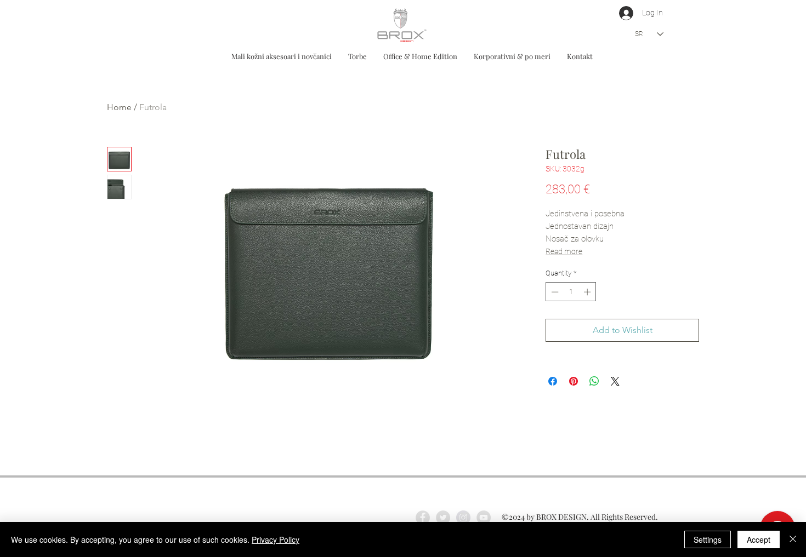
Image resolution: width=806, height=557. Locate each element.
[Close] (792, 539)
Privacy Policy (275, 539)
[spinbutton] (571, 292)
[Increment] (588, 292)
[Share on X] (615, 381)
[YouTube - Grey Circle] (483, 517)
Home (119, 107)
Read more (564, 251)
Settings (708, 539)
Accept (758, 539)
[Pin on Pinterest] (573, 381)
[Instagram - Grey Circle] (463, 517)
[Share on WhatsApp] (594, 381)
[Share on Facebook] (552, 381)
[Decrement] (553, 292)
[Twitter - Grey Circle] (443, 517)
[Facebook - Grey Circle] (423, 517)
